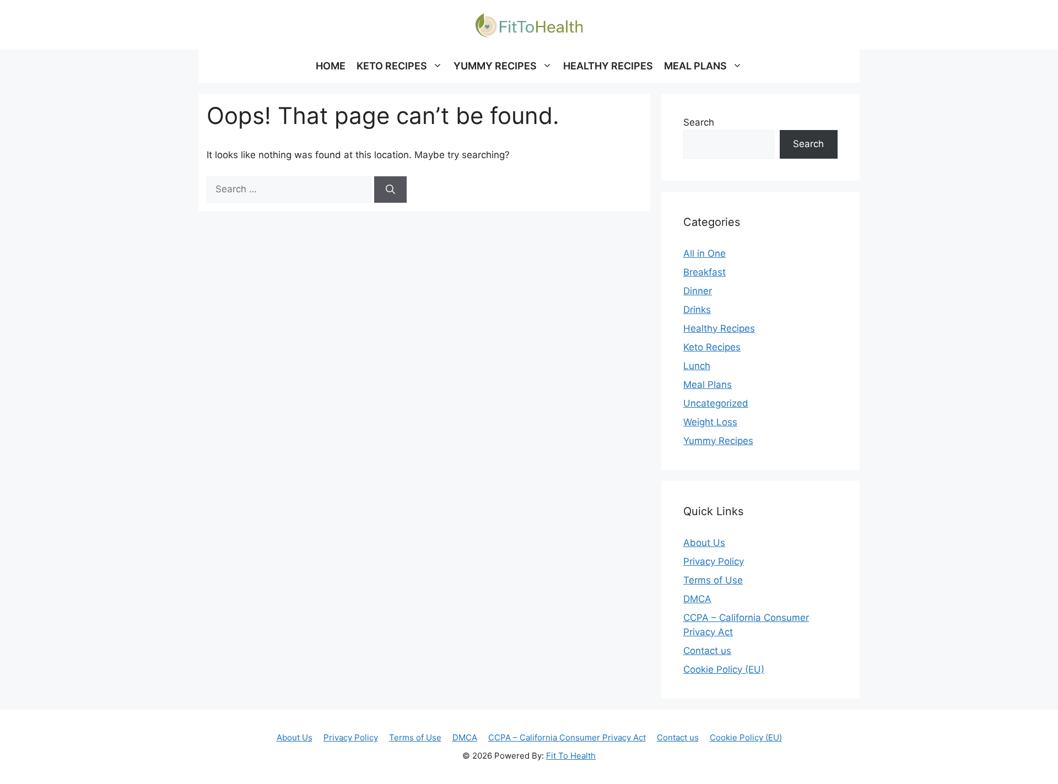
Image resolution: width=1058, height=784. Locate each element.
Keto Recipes (712, 347)
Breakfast (704, 272)
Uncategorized (715, 403)
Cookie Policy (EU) (723, 669)
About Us (704, 542)
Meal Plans (707, 384)
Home (331, 66)
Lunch (696, 365)
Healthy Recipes (608, 66)
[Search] (390, 189)
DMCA (697, 598)
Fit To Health (571, 755)
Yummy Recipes (718, 440)
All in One (704, 253)
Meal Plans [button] (695, 66)
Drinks (697, 309)
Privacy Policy (713, 561)
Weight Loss (710, 422)
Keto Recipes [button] (392, 66)
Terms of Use (713, 580)
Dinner (697, 290)
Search (698, 122)
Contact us (707, 650)
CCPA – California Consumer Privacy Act (567, 737)
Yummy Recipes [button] (495, 66)
